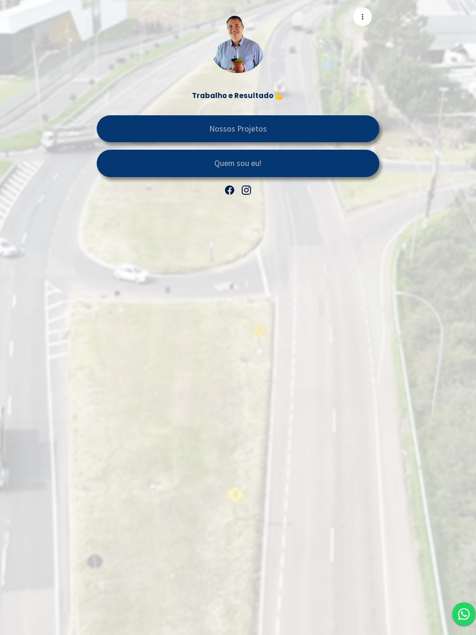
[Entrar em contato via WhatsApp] (464, 614)
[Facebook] (229, 190)
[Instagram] (246, 190)
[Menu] (362, 16)
